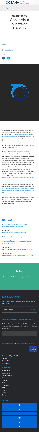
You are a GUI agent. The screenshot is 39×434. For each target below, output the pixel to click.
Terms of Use (6, 363)
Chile (3, 378)
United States (6, 373)
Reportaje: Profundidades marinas (14, 233)
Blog (7, 8)
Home (3, 8)
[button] (3, 58)
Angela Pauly (9, 50)
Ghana (4, 395)
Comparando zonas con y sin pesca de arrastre (18, 255)
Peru (3, 390)
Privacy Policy (6, 361)
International (6, 370)
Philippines (5, 385)
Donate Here (20, 334)
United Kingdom (7, 375)
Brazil (3, 387)
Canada (4, 380)
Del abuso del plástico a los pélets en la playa (17, 237)
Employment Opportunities (10, 356)
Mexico (4, 392)
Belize (4, 382)
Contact (4, 358)
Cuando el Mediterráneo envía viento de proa (18, 249)
